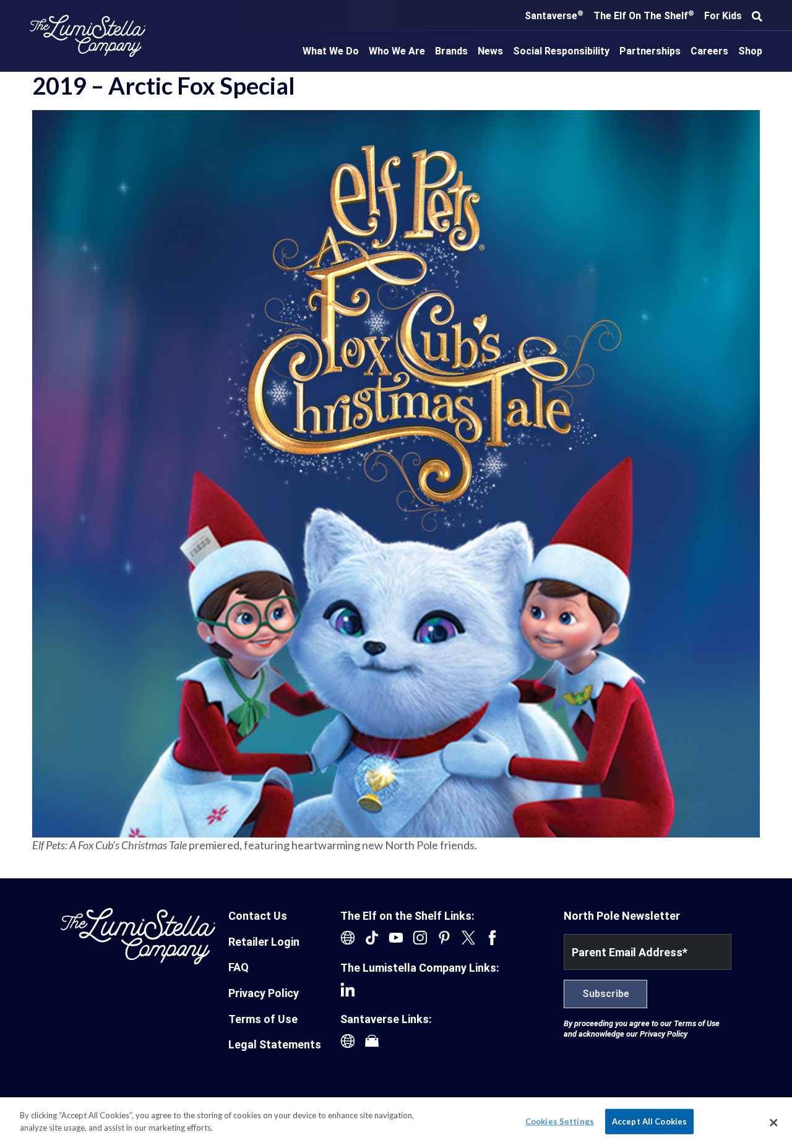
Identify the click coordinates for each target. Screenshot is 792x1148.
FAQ (238, 967)
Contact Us (257, 915)
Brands (451, 51)
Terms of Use (263, 1019)
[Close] (773, 1122)
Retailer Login (263, 941)
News (490, 51)
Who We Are (397, 51)
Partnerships (650, 51)
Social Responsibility (561, 51)
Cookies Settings (559, 1121)
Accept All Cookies (649, 1121)
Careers (709, 51)
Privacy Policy (263, 993)
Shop (750, 51)
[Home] (87, 36)
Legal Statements (274, 1044)
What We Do (331, 51)
